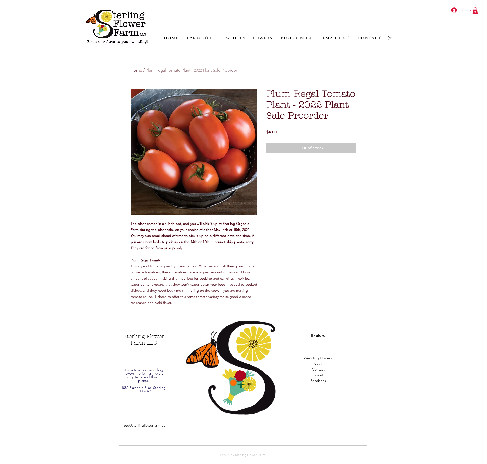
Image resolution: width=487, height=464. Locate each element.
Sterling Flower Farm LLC (144, 339)
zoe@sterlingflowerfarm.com (146, 425)
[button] (475, 10)
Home (136, 70)
